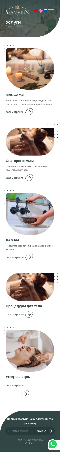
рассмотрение (15, 112)
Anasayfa (10, 26)
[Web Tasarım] (30, 443)
